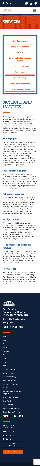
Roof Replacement (20, 41)
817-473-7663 (8, 435)
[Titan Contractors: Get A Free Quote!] (35, 3)
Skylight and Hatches (20, 66)
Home (5, 336)
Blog (4, 355)
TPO (4, 362)
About (5, 340)
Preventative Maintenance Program (20, 59)
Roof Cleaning (20, 78)
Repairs (20, 52)
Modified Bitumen (9, 369)
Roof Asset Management (20, 84)
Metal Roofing (8, 373)
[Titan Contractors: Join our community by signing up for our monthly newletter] (31, 3)
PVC (4, 366)
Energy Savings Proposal (20, 89)
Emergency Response (20, 47)
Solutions (6, 344)
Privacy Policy (8, 323)
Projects (6, 351)
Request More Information (13, 444)
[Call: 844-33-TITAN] (26, 3)
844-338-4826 (8, 432)
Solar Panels (20, 72)
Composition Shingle (10, 377)
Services (6, 347)
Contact (5, 358)
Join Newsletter (13, 452)
